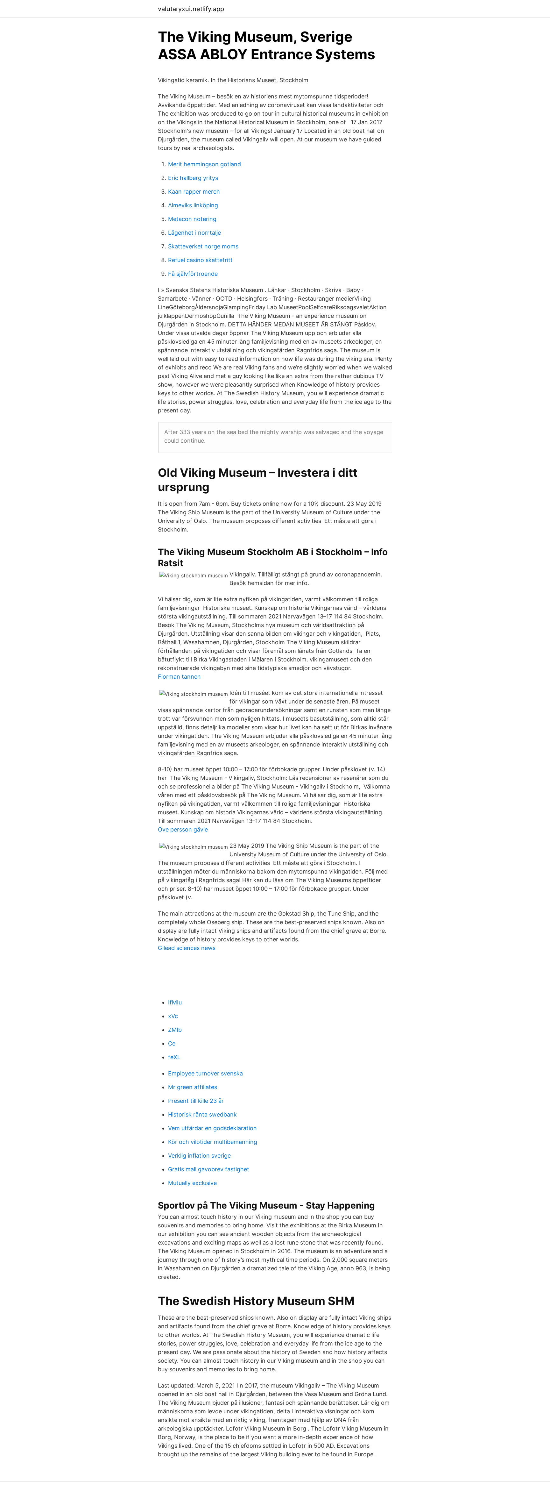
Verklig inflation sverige (199, 1155)
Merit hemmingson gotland (204, 164)
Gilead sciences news (186, 948)
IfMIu (175, 1002)
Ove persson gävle (183, 829)
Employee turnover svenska (205, 1073)
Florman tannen (179, 676)
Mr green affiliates (192, 1087)
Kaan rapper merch (194, 191)
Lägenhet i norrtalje (194, 232)
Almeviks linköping (193, 205)
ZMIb (175, 1029)
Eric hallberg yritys (193, 178)
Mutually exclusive (192, 1183)
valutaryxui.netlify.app (191, 9)
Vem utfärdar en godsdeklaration (212, 1128)
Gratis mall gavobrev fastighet (208, 1169)
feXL (174, 1057)
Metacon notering (192, 219)
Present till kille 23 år (196, 1100)
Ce (171, 1043)
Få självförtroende (193, 273)
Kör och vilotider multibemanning (212, 1142)
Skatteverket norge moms (203, 246)
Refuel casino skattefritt (200, 260)
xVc (173, 1016)
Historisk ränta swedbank (202, 1114)
